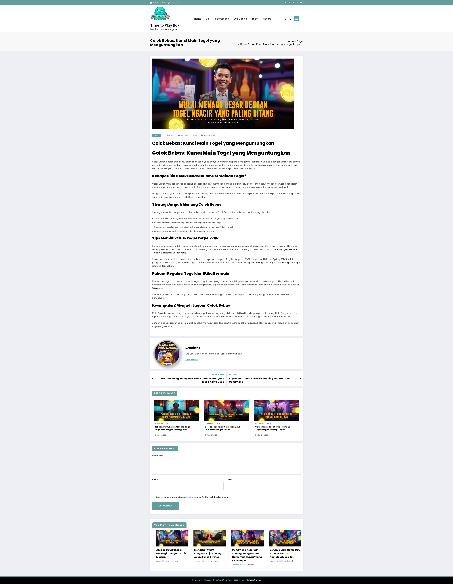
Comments (157, 455)
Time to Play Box (164, 25)
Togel (255, 18)
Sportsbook (222, 18)
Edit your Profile (229, 353)
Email (229, 479)
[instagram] (297, 2)
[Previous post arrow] (153, 378)
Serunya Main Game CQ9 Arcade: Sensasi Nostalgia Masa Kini (174, 553)
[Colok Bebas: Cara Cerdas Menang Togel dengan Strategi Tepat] (276, 410)
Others (267, 18)
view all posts (191, 359)
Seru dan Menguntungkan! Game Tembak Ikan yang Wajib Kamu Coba (192, 380)
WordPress (222, 580)
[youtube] (301, 2)
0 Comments (209, 135)
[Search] (286, 19)
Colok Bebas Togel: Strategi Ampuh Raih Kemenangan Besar (222, 428)
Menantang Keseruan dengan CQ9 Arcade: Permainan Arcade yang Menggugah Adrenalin (287, 555)
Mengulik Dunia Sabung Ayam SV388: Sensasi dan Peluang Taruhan (211, 553)
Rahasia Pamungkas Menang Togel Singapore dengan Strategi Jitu (173, 428)
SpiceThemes (255, 580)
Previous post (217, 375)
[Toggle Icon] (296, 18)
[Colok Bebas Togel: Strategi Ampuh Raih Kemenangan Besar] (226, 410)
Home (197, 18)
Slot (208, 18)
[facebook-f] (285, 2)
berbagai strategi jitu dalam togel (272, 262)
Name (155, 479)
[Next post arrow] (300, 378)
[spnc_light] (290, 18)
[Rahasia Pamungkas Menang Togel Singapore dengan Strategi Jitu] (176, 410)
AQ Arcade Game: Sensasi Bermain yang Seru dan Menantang (259, 380)
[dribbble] (293, 2)
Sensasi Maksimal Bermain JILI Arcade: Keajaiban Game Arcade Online (249, 555)
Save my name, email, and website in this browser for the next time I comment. (192, 497)
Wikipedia (157, 288)
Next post (233, 375)
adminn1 (170, 135)
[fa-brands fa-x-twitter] (289, 2)
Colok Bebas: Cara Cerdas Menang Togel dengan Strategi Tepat (272, 428)
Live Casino (240, 18)
